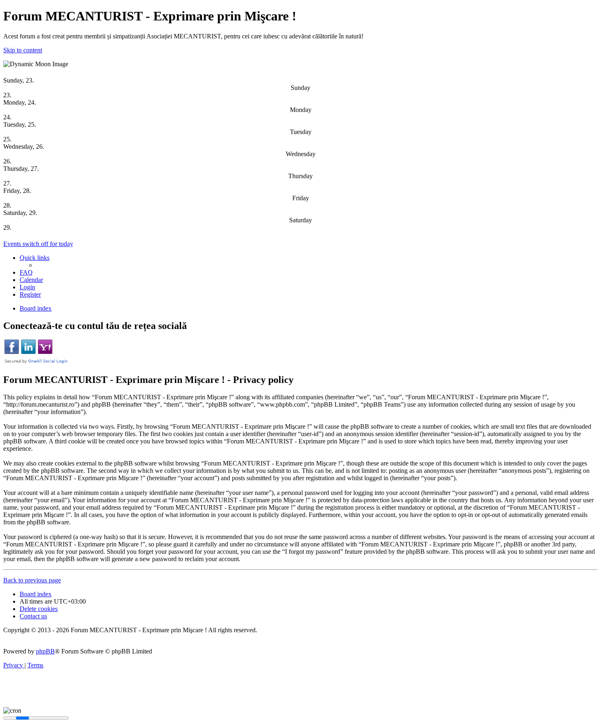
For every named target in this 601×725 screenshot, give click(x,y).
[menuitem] (26, 272)
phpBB (45, 651)
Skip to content (22, 50)
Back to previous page (32, 580)
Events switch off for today (38, 243)
